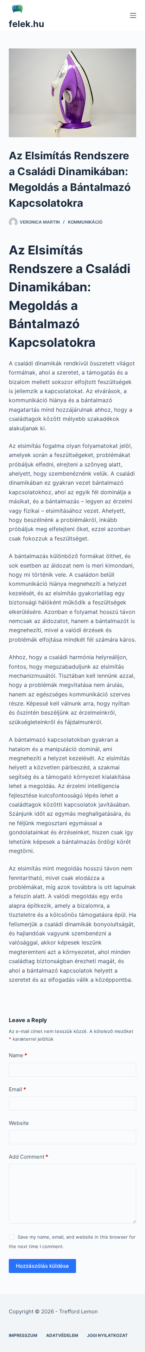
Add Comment (28, 1156)
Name (18, 1055)
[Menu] (133, 15)
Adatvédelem (62, 1335)
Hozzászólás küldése (42, 1265)
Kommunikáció (85, 222)
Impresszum (23, 1335)
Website (19, 1123)
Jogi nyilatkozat (107, 1335)
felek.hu (26, 24)
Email (17, 1089)
